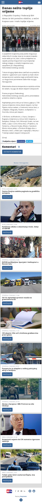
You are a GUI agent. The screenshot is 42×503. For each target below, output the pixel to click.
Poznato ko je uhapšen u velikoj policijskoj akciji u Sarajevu (19, 369)
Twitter (30, 141)
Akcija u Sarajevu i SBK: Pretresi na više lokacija (18, 405)
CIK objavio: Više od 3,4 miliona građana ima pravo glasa (20, 334)
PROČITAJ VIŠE (7, 197)
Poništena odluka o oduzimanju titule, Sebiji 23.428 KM (20, 228)
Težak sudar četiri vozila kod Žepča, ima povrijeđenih (18, 476)
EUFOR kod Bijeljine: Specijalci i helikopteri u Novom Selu (20, 263)
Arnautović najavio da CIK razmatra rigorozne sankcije (21, 440)
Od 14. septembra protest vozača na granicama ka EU (17, 299)
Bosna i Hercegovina (21, 163)
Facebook (21, 141)
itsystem (23, 496)
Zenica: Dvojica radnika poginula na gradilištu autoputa (21, 192)
